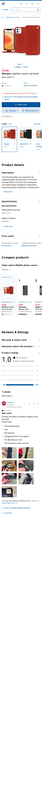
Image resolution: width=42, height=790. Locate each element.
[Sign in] (27, 3)
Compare (12, 111)
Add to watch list (32, 111)
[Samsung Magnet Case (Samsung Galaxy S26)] (25, 295)
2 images (17, 67)
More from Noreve (31, 84)
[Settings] (21, 3)
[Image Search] (37, 9)
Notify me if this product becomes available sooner (21, 98)
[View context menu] (24, 403)
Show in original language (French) (17, 508)
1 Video (25, 67)
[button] (21, 93)
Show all (37, 124)
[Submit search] (13, 9)
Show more (8, 192)
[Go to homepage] (3, 3)
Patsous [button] (10, 402)
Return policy (7, 246)
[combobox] (8, 396)
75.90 (5, 70)
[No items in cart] (38, 3)
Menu (6, 10)
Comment (8, 513)
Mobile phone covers (12, 17)
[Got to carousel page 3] (22, 64)
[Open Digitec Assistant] (32, 3)
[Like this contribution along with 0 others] (29, 403)
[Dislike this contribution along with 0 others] (38, 403)
